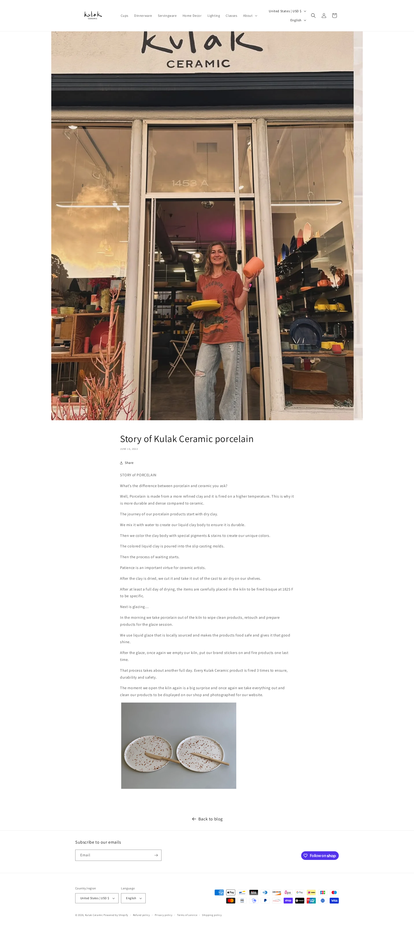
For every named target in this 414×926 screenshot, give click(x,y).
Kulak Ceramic (94, 915)
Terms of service (187, 915)
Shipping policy (212, 915)
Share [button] (129, 462)
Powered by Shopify (116, 915)
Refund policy (141, 915)
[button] (249, 16)
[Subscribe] (156, 855)
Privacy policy (163, 915)
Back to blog (210, 819)
